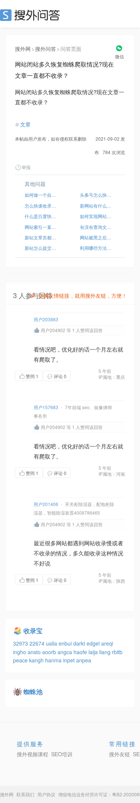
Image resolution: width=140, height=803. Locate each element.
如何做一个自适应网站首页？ (42, 194)
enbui (66, 643)
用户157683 (46, 407)
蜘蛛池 (33, 691)
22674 (37, 643)
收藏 (85, 376)
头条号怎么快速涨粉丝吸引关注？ (98, 194)
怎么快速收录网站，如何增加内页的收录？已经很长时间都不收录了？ (42, 205)
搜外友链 (119, 754)
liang (105, 652)
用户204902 (53, 330)
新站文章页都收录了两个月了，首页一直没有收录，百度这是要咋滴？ (42, 237)
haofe (81, 652)
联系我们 (25, 794)
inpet (69, 660)
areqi (107, 643)
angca (65, 652)
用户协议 (46, 794)
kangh (37, 660)
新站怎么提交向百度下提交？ (42, 248)
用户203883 (46, 319)
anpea (83, 660)
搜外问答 (45, 48)
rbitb (117, 652)
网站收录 (95, 543)
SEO (31, 15)
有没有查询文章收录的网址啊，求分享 (98, 227)
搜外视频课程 (32, 754)
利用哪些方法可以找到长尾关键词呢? (98, 248)
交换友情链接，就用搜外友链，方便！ (82, 295)
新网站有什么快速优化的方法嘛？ (98, 205)
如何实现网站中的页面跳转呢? (98, 216)
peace (21, 660)
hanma (54, 660)
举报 (26, 167)
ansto (35, 652)
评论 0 (60, 376)
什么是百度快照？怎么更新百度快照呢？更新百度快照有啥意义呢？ (42, 216)
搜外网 (23, 48)
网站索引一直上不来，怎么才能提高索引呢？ (42, 227)
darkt (80, 643)
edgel (94, 643)
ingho (20, 652)
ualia (52, 643)
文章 (25, 124)
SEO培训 (61, 754)
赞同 (32, 376)
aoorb (49, 652)
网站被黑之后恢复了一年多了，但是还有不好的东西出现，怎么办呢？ (98, 237)
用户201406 (46, 504)
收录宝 (33, 630)
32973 (21, 643)
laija (93, 652)
